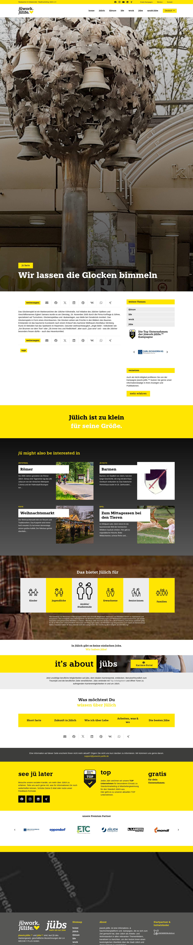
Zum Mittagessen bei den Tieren (121, 515)
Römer (26, 469)
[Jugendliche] (59, 592)
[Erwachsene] (110, 592)
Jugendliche (59, 600)
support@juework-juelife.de (96, 756)
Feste (20, 507)
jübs (131, 324)
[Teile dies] (55, 303)
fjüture (132, 309)
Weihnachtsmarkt (37, 513)
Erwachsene (110, 600)
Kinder (33, 600)
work (131, 319)
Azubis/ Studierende (85, 605)
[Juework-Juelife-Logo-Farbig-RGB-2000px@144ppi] (25, 10)
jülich (75, 931)
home (75, 928)
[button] (170, 11)
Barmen (109, 469)
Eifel (102, 507)
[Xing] (131, 2)
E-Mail (54, 788)
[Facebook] (115, 2)
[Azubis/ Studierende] (84, 591)
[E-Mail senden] (46, 303)
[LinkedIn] (127, 2)
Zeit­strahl (23, 463)
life (130, 314)
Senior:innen (136, 600)
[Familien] (162, 592)
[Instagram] (119, 2)
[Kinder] (33, 592)
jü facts (103, 463)
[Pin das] (83, 303)
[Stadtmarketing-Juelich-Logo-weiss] (164, 932)
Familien (162, 601)
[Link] (34, 720)
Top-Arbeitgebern (118, 681)
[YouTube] (123, 2)
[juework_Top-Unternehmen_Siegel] (132, 334)
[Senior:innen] (136, 592)
